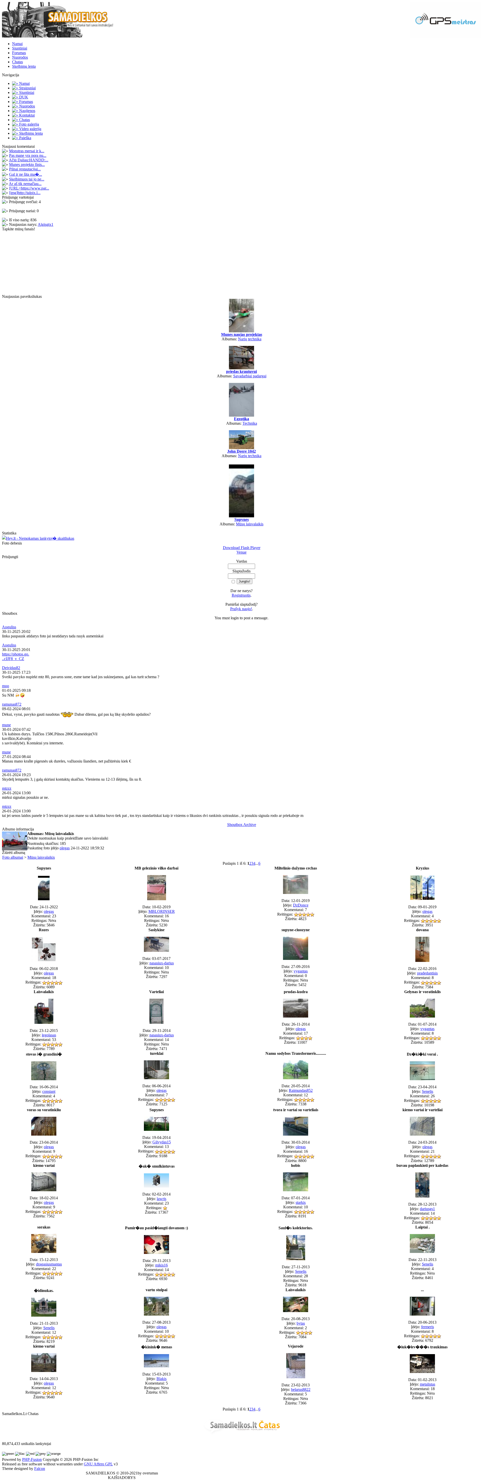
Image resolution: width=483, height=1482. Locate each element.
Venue (241, 552)
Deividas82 (11, 668)
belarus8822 (300, 1389)
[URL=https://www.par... (29, 188)
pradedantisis (427, 973)
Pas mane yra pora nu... (27, 155)
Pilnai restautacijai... (25, 169)
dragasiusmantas (49, 1264)
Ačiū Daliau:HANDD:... (28, 160)
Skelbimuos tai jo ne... (26, 179)
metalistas (427, 1384)
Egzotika (241, 419)
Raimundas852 (301, 1090)
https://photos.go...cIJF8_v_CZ (15, 656)
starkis (301, 1202)
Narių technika (249, 339)
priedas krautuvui (241, 371)
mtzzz (6, 788)
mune (6, 725)
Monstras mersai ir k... (26, 151)
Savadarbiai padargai (249, 376)
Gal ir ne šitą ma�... (25, 174)
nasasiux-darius (161, 963)
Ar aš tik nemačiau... (25, 184)
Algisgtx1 (45, 224)
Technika (250, 423)
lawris (161, 1199)
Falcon (39, 1468)
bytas (301, 1323)
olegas (65, 848)
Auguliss (9, 627)
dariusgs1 (427, 1209)
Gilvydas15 (161, 1142)
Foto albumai (12, 857)
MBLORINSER (161, 911)
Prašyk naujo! (241, 609)
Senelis (427, 1091)
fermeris (427, 1327)
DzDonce (300, 905)
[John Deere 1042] (241, 448)
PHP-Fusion (32, 1459)
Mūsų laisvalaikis (249, 524)
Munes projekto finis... (27, 164)
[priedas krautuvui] (241, 368)
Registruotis (241, 595)
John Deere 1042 (241, 451)
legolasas (49, 1035)
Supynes (241, 519)
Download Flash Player (241, 548)
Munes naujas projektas (241, 334)
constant (48, 1091)
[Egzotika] (241, 415)
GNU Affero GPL (98, 1464)
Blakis (161, 1379)
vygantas (301, 971)
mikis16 (161, 1265)
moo (5, 686)
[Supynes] (241, 516)
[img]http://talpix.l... (25, 193)
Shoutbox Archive (241, 824)
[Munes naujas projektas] (241, 331)
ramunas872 (11, 704)
